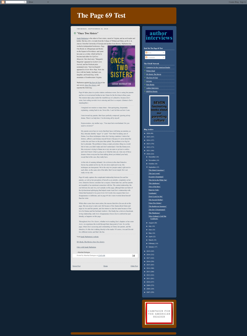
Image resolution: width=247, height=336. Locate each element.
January (151, 247)
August (151, 223)
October (152, 163)
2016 (148, 261)
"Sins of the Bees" (154, 186)
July (150, 226)
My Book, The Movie (153, 74)
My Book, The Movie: (90, 242)
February (152, 243)
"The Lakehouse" (154, 183)
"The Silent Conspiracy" (156, 170)
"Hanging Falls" (153, 190)
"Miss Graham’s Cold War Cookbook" (157, 217)
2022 (148, 147)
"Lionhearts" (152, 193)
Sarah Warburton (82, 38)
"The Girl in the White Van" (157, 180)
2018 (148, 254)
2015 (148, 264)
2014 (148, 268)
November (152, 160)
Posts (149, 53)
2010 (148, 282)
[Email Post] (133, 255)
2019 (148, 251)
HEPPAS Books (152, 91)
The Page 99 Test (152, 77)
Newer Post (76, 266)
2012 (148, 275)
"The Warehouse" (154, 213)
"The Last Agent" (154, 173)
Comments (151, 57)
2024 (148, 140)
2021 (148, 150)
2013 (148, 271)
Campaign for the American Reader (158, 67)
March (151, 240)
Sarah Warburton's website (89, 236)
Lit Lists (149, 81)
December (152, 157)
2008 (148, 288)
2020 (148, 154)
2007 (148, 292)
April (151, 236)
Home (105, 266)
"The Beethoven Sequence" (157, 206)
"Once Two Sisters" (155, 203)
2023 (148, 143)
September (152, 167)
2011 (148, 278)
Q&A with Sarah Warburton (86, 247)
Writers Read (150, 71)
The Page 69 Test (101, 15)
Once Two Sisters (90, 85)
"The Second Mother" (155, 199)
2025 (148, 137)
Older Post (134, 266)
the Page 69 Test (95, 82)
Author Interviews (152, 88)
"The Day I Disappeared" (156, 209)
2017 (148, 258)
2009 (148, 285)
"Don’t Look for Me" (155, 196)
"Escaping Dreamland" (156, 176)
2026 (148, 133)
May (150, 233)
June (150, 229)
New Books (150, 84)
